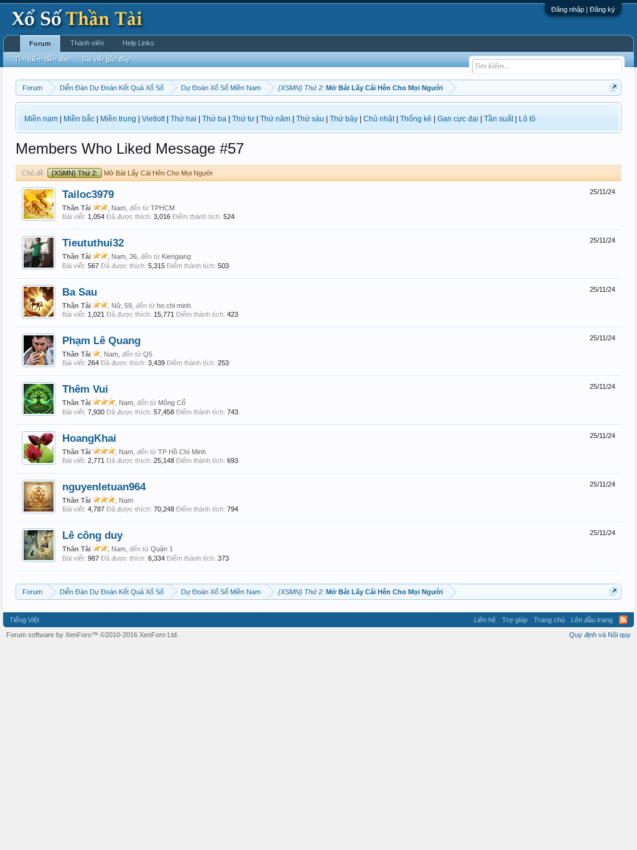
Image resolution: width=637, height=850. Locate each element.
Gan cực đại (457, 118)
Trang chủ (549, 619)
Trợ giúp (515, 619)
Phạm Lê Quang (101, 340)
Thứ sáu (310, 118)
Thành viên (87, 43)
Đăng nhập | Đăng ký (583, 9)
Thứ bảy (344, 118)
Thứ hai (183, 118)
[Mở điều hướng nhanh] (614, 87)
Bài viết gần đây (106, 59)
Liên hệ (485, 619)
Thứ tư (243, 118)
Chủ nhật (378, 118)
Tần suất (498, 118)
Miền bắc (79, 118)
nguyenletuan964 (104, 486)
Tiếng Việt (24, 619)
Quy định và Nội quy (600, 634)
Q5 (147, 354)
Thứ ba (214, 118)
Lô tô (527, 118)
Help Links (138, 43)
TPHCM (163, 208)
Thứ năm (275, 118)
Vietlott (153, 118)
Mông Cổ (171, 402)
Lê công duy (92, 535)
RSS (623, 619)
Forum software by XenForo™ (92, 634)
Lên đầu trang (592, 619)
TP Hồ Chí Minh (182, 451)
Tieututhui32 (93, 242)
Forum (40, 43)
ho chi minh (174, 305)
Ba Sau (79, 292)
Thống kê (416, 118)
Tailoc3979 (88, 194)
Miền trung (118, 118)
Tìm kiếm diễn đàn (42, 59)
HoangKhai (89, 438)
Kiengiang (176, 256)
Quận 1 (162, 549)
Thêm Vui (85, 389)
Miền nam (41, 118)
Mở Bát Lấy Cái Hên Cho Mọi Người (132, 173)
